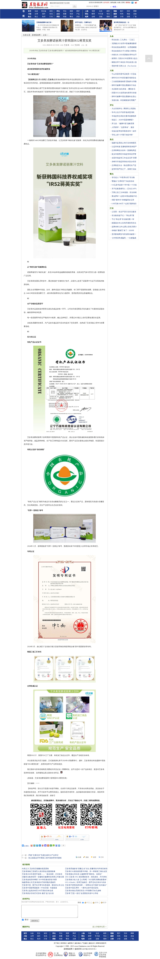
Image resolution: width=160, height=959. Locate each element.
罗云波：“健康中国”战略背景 (123, 123)
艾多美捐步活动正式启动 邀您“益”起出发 (38, 893)
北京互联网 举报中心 (87, 954)
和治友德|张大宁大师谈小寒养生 (124, 51)
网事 (135, 11)
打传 (51, 16)
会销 (93, 16)
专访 (108, 14)
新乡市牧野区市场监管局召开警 (124, 154)
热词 (43, 16)
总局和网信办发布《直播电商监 (124, 150)
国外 (43, 14)
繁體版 (128, 2)
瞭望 (93, 14)
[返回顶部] (148, 58)
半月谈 (100, 14)
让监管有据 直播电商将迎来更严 (124, 147)
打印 (102, 857)
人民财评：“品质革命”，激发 (123, 127)
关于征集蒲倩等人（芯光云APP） (125, 189)
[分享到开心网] (48, 845)
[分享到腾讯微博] (37, 845)
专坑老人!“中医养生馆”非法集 (123, 177)
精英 (108, 11)
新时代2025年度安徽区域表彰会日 (123, 79)
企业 (44, 35)
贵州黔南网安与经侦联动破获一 (124, 234)
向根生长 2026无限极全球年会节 (124, 55)
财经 (51, 11)
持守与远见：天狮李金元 (83, 22)
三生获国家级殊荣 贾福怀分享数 (124, 81)
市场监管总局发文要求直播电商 (124, 116)
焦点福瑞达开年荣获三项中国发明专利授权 (45, 858)
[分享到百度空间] (53, 845)
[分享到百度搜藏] (45, 845)
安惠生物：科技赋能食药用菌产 (124, 100)
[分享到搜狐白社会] (59, 845)
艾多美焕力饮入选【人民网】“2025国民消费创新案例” (86, 880)
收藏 (118, 2)
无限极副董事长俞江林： (44, 22)
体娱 (128, 14)
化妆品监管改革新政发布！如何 (124, 131)
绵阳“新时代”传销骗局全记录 (123, 200)
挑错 (87, 857)
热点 (36, 16)
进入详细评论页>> (99, 927)
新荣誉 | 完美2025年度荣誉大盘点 (125, 58)
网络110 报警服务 (72, 954)
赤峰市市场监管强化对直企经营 (124, 162)
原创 (78, 16)
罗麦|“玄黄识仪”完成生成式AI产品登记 (43, 855)
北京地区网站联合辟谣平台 (41, 954)
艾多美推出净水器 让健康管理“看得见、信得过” (83, 874)
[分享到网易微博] (42, 845)
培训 (71, 14)
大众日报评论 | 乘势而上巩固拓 (124, 109)
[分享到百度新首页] (56, 845)
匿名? (27, 920)
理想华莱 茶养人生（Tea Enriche (124, 66)
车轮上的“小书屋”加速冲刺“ (122, 135)
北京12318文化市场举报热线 (103, 955)
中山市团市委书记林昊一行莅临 (124, 74)
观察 (71, 11)
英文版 (43, 11)
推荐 (94, 857)
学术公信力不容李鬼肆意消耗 (123, 112)
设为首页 (106, 2)
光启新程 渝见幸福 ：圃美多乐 (123, 89)
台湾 (36, 14)
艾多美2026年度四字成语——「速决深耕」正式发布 (42, 874)
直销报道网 (36, 35)
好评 (96, 902)
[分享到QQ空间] (34, 845)
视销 (108, 16)
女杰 (100, 11)
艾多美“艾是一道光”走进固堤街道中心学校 (81, 893)
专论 (64, 11)
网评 (78, 11)
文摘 (74, 939)
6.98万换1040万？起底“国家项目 (124, 204)
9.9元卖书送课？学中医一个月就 (124, 185)
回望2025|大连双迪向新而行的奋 (124, 93)
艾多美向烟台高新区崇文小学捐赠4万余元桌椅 (83, 891)
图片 (121, 11)
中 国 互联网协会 (58, 954)
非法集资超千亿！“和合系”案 (123, 215)
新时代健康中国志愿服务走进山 (124, 96)
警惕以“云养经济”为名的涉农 (123, 181)
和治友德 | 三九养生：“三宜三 (123, 40)
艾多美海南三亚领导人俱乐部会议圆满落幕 (38, 871)
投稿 (123, 2)
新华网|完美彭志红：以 (121, 22)
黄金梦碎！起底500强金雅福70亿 (124, 196)
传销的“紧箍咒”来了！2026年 (123, 230)
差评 (104, 902)
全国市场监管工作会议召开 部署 (124, 158)
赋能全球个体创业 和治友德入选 (124, 62)
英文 (38, 933)
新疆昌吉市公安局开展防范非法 (124, 223)
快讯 (51, 14)
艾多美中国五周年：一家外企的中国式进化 (81, 888)
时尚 (121, 14)
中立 (88, 902)
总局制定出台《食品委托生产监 (124, 165)
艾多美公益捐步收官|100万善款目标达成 (37, 891)
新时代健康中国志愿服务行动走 (124, 85)
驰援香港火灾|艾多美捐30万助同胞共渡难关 (39, 882)
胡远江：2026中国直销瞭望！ (123, 120)
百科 (128, 11)
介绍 (121, 16)
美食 (135, 14)
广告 (135, 16)
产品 (78, 14)
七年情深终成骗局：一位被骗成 (124, 238)
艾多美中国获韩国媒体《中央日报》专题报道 (39, 888)
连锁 (100, 16)
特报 (64, 16)
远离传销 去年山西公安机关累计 (124, 227)
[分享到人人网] (39, 845)
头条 (36, 11)
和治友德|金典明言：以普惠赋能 (124, 47)
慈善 (64, 14)
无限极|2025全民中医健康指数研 (124, 43)
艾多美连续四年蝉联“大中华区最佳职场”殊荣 (39, 880)
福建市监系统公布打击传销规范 (124, 143)
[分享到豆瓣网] (50, 845)
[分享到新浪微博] (31, 845)
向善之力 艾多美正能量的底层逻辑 (35, 869)
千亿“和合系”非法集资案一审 (123, 219)
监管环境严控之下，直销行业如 (124, 169)
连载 (128, 16)
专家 (93, 11)
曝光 (71, 16)
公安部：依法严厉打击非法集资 (124, 212)
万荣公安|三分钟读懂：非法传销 (124, 192)
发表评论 (35, 921)
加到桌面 (113, 2)
